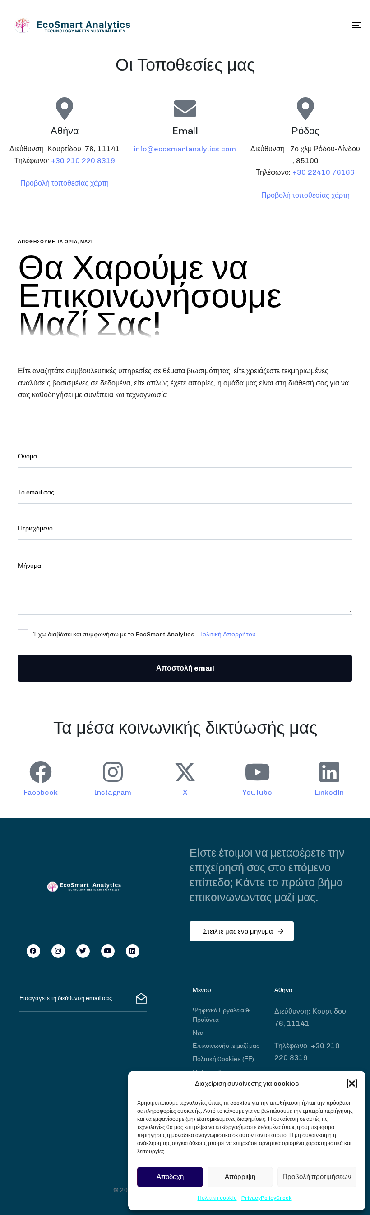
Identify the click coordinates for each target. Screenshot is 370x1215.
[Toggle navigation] (302, 25)
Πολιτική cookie (217, 1198)
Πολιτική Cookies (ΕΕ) (223, 1059)
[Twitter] (83, 951)
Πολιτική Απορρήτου (227, 634)
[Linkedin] (132, 951)
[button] (351, 1083)
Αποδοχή (170, 1177)
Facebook (41, 792)
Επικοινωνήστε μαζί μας (226, 1046)
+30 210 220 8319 (83, 160)
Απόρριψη (240, 1177)
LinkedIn (329, 792)
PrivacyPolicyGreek (266, 1198)
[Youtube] (108, 951)
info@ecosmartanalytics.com (185, 149)
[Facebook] (33, 951)
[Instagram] (58, 951)
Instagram (112, 792)
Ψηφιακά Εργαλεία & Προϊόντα (221, 1015)
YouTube (257, 792)
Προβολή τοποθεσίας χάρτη (64, 183)
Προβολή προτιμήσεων (317, 1177)
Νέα (198, 1033)
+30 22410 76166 (323, 172)
